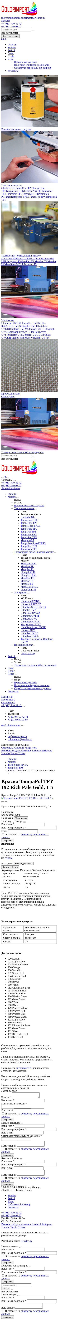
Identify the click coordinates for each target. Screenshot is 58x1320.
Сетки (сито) (8, 396)
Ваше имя (7, 824)
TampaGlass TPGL (15, 191)
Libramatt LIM (29, 264)
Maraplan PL (37, 258)
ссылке (8, 858)
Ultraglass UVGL (30, 636)
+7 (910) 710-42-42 (11, 482)
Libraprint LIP (28, 572)
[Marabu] (17, 497)
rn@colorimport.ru (10, 17)
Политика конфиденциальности (31, 65)
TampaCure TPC (24, 188)
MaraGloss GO (9, 258)
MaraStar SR (23, 258)
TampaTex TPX (37, 196)
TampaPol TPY (29, 531)
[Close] (14, 480)
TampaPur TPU (14, 193)
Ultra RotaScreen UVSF (33, 627)
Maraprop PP (27, 540)
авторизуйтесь (24, 1068)
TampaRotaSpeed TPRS (16, 196)
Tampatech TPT (29, 549)
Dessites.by (26, 1241)
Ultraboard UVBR (10, 323)
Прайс (11, 56)
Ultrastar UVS (15, 334)
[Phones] (2, 477)
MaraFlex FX (28, 261)
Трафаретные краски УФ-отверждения (22, 452)
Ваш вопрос (8, 1307)
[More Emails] (22, 725)
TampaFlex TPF (29, 523)
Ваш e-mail (7, 1132)
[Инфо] (16, 674)
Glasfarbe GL (8, 188)
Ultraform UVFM (18, 329)
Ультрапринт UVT (19, 331)
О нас (11, 53)
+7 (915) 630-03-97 (11, 485)
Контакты (13, 70)
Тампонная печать (11, 185)
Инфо (11, 59)
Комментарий (9, 1145)
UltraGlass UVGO (30, 612)
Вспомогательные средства (16, 129)
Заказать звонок (10, 36)
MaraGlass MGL (13, 264)
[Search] (7, 477)
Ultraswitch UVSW (30, 323)
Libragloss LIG (13, 261)
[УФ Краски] (28, 593)
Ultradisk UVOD (31, 334)
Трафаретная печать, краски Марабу (21, 255)
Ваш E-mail (7, 1110)
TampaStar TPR (30, 193)
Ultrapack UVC (35, 329)
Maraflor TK (41, 261)
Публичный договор (25, 62)
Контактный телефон (14, 1103)
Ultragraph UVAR (30, 621)
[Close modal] (24, 822)
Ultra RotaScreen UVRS (33, 607)
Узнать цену (21, 818)
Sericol (11, 50)
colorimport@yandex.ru (33, 17)
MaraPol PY (27, 583)
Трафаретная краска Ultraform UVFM (29, 337)
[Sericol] (16, 657)
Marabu (12, 47)
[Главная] (19, 474)
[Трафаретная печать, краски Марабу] (55, 552)
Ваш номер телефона (13, 827)
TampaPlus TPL (33, 191)
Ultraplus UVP (28, 326)
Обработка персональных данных (32, 67)
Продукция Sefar (10, 393)
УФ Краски (7, 320)
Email (4, 831)
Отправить (8, 840)
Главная (12, 44)
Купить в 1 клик (10, 867)
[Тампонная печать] (35, 509)
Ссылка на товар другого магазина (21, 1135)
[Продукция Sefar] (34, 645)
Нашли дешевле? (23, 863)
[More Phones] (23, 706)
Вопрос (6, 1097)
